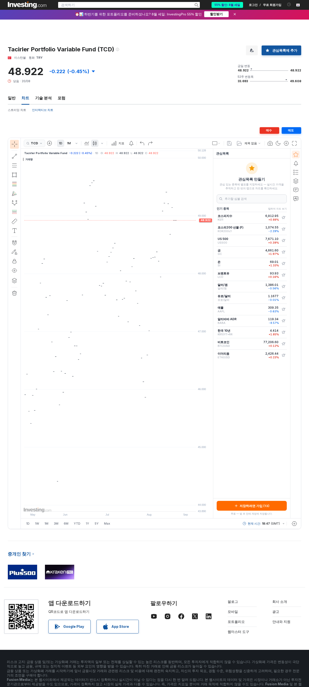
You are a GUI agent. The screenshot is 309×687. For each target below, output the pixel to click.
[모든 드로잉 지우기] (14, 293)
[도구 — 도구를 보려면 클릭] (14, 221)
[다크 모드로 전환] (278, 143)
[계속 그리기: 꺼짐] (14, 252)
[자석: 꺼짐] (14, 242)
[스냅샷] (270, 143)
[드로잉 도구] (22, 333)
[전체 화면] (294, 143)
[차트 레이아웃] (216, 143)
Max (107, 523)
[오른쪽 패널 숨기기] (211, 333)
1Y (87, 523)
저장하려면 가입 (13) (254, 506)
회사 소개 (279, 601)
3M (56, 523)
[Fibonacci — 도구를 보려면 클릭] (14, 184)
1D (60, 143)
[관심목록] (296, 154)
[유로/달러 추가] (283, 297)
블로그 (233, 601)
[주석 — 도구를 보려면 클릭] (14, 230)
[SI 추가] (283, 263)
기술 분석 (43, 97)
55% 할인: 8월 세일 (227, 5)
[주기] (76, 143)
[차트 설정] (286, 143)
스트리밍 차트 (17, 110)
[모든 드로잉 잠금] (14, 261)
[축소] (104, 505)
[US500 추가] (283, 240)
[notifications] (289, 4)
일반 (12, 97)
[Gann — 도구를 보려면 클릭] (14, 193)
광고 (275, 611)
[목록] (296, 172)
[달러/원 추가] (283, 286)
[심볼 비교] (49, 143)
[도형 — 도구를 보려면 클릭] (14, 174)
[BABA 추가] (283, 320)
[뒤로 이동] (117, 505)
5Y (97, 523)
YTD (77, 523)
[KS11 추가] (283, 217)
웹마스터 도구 (238, 632)
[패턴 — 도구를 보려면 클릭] (14, 202)
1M (69, 143)
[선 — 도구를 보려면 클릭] (14, 156)
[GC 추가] (283, 252)
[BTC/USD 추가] (283, 343)
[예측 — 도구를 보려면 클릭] (14, 212)
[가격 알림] (131, 143)
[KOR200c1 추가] (283, 229)
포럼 (61, 97)
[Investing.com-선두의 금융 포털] (27, 4)
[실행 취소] (142, 143)
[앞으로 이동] (123, 505)
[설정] (294, 523)
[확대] (110, 505)
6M (66, 523)
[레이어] (14, 280)
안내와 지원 (281, 621)
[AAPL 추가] (283, 309)
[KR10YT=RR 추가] (283, 332)
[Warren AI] (296, 199)
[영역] (86, 143)
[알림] (296, 163)
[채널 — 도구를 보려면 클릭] (14, 165)
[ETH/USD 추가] (283, 355)
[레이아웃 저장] (229, 143)
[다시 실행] (150, 143)
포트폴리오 (236, 621)
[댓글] (296, 190)
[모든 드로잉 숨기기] (14, 270)
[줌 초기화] (130, 505)
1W (37, 523)
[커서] (14, 144)
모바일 (233, 611)
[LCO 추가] (283, 275)
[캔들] (94, 143)
